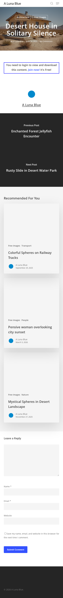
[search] (52, 3)
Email (7, 501)
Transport (27, 245)
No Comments (46, 41)
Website (8, 515)
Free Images (40, 17)
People (25, 320)
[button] (57, 3)
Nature (25, 394)
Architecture (23, 17)
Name (7, 486)
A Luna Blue (12, 3)
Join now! (34, 69)
